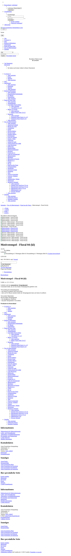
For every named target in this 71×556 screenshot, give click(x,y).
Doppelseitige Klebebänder (15, 94)
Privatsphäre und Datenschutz (9, 436)
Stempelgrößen (5, 463)
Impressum (4, 452)
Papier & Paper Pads (9, 46)
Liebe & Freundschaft (14, 154)
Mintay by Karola (12, 109)
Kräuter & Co (11, 153)
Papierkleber (11, 97)
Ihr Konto (3, 479)
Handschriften (11, 148)
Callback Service (5, 519)
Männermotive (12, 156)
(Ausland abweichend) (54, 253)
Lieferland (10, 8)
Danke (9, 129)
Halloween (11, 146)
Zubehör (6, 49)
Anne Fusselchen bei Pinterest (9, 467)
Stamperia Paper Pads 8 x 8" (19, 118)
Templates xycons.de (35, 552)
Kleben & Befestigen (10, 43)
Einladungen (11, 135)
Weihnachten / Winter (13, 179)
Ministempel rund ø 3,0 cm (18, 188)
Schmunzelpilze (12, 166)
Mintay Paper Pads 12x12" (18, 112)
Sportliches (11, 168)
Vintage (10, 177)
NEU (5, 41)
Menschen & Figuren (13, 159)
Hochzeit (10, 151)
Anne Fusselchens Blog (7, 464)
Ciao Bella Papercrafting (14, 105)
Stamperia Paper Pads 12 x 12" (19, 117)
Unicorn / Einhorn (13, 176)
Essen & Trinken (12, 137)
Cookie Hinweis (5, 437)
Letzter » (6, 213)
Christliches (11, 128)
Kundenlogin (8, 11)
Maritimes (10, 157)
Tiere (9, 173)
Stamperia (10, 114)
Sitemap (3, 482)
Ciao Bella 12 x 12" (16, 108)
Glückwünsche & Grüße (14, 143)
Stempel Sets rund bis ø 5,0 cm (19, 185)
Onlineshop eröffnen (6, 552)
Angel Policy (4, 461)
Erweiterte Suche (11, 56)
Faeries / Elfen (11, 139)
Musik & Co (11, 160)
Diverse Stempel (15, 191)
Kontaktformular (5, 454)
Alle (5, 38)
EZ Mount (10, 95)
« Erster (6, 208)
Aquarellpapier (12, 103)
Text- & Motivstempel (10, 48)
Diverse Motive (12, 131)
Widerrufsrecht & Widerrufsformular (11, 431)
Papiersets (10, 86)
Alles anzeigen (12, 75)
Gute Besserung (12, 145)
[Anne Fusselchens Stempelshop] (12, 27)
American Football (13, 125)
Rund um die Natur (13, 165)
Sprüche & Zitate (12, 170)
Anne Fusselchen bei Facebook (9, 466)
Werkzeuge (11, 180)
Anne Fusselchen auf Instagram (9, 469)
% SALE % (7, 40)
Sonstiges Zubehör (13, 199)
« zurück (6, 209)
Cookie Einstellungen (6, 484)
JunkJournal (7, 44)
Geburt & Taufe (12, 142)
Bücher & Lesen (12, 126)
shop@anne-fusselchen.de (12, 516)
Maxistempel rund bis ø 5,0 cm (19, 187)
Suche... (3, 56)
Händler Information (6, 439)
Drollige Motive (12, 134)
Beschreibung (8, 272)
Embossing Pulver (13, 197)
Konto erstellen (15, 21)
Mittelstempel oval (16, 190)
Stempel (10, 78)
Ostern (9, 162)
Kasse (2, 481)
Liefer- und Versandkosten (8, 433)
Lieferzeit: (3, 252)
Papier (9, 77)
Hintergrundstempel (13, 149)
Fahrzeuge (10, 140)
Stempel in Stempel (13, 182)
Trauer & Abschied (13, 174)
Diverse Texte (11, 132)
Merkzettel (7, 24)
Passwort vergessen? (16, 23)
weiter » (6, 211)
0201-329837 (9, 451)
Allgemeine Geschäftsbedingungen (10, 434)
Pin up (9, 163)
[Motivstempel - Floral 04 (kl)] (9, 228)
